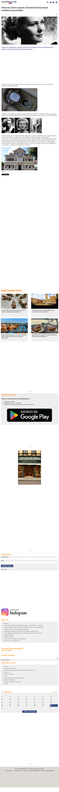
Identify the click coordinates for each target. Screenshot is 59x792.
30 (51, 705)
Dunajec (6, 683)
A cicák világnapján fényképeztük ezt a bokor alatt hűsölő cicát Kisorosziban (23, 633)
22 (43, 702)
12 (18, 699)
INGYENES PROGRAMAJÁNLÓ (12, 648)
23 (51, 702)
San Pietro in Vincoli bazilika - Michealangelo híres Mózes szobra (20, 670)
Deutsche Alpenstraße (9, 680)
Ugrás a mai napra (29, 711)
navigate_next (57, 658)
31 (2, 708)
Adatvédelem (49, 771)
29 (43, 705)
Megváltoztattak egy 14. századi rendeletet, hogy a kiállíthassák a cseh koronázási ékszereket (14, 336)
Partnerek (26, 771)
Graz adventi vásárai (9, 637)
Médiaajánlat (35, 771)
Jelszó (2, 560)
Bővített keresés (5, 660)
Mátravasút (7, 672)
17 (2, 702)
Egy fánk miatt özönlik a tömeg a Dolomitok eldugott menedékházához (44, 335)
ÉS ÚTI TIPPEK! (7, 650)
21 (34, 702)
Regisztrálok (4, 569)
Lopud (5, 676)
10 (2, 699)
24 (2, 705)
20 (26, 702)
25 (10, 705)
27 (26, 705)
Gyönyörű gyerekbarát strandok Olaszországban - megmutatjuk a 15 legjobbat (23, 625)
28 (34, 705)
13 (26, 699)
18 (10, 702)
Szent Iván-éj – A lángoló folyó (11, 640)
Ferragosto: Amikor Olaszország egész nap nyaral (16, 629)
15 (43, 699)
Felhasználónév (5, 557)
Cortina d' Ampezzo (9, 674)
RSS (42, 771)
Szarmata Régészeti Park (10, 668)
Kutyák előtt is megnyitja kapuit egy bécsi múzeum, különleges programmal (13, 311)
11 (10, 699)
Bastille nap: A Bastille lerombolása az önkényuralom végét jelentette (21, 631)
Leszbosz (6, 666)
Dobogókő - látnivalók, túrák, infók (12, 681)
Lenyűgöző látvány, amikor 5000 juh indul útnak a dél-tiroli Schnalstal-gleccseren (24, 627)
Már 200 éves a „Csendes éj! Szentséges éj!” (15, 639)
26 (18, 705)
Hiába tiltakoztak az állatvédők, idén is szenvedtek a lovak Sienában (43, 311)
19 (18, 702)
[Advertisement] (29, 66)
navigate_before (2, 691)
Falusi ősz (6, 623)
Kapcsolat (18, 771)
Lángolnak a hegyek (9, 635)
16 (51, 699)
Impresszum (9, 771)
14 (34, 699)
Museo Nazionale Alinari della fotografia (14, 678)
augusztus (8, 692)
